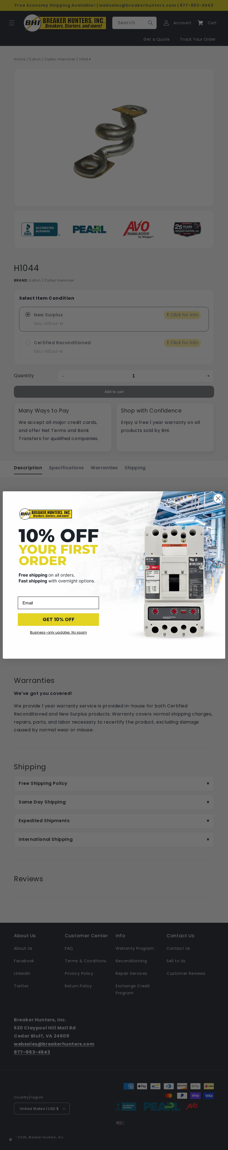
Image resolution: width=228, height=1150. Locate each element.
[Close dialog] (218, 498)
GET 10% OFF (59, 619)
